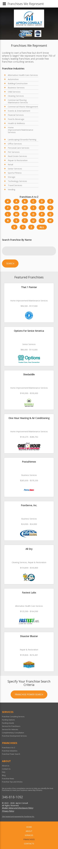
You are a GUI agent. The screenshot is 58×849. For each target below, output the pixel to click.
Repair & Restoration (18, 160)
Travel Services (15, 185)
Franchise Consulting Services (13, 716)
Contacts (29, 843)
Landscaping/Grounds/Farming (22, 139)
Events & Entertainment (19, 110)
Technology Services (17, 181)
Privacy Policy (8, 811)
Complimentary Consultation (13, 733)
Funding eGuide (8, 723)
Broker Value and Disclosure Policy (17, 808)
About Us (5, 766)
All (42, 227)
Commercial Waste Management (23, 106)
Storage (11, 177)
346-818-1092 (12, 797)
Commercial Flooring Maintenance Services (18, 101)
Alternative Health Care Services (23, 75)
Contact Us (6, 769)
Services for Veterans (10, 729)
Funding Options (8, 720)
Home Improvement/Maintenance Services (20, 130)
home (29, 827)
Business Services (16, 87)
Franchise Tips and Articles (12, 782)
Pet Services (14, 152)
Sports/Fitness (15, 172)
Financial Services (16, 115)
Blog (4, 775)
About (29, 831)
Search (10, 263)
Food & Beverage (16, 119)
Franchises (29, 839)
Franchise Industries (9, 751)
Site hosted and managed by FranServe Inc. (18, 816)
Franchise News (8, 778)
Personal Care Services (18, 147)
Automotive (13, 79)
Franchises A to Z (8, 747)
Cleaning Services (16, 95)
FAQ (3, 772)
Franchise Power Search (29, 694)
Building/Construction (18, 83)
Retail (10, 164)
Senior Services (15, 168)
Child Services (14, 91)
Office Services (15, 143)
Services (29, 835)
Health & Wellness (16, 123)
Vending (11, 189)
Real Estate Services (17, 156)
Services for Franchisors (11, 726)
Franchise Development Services (14, 736)
